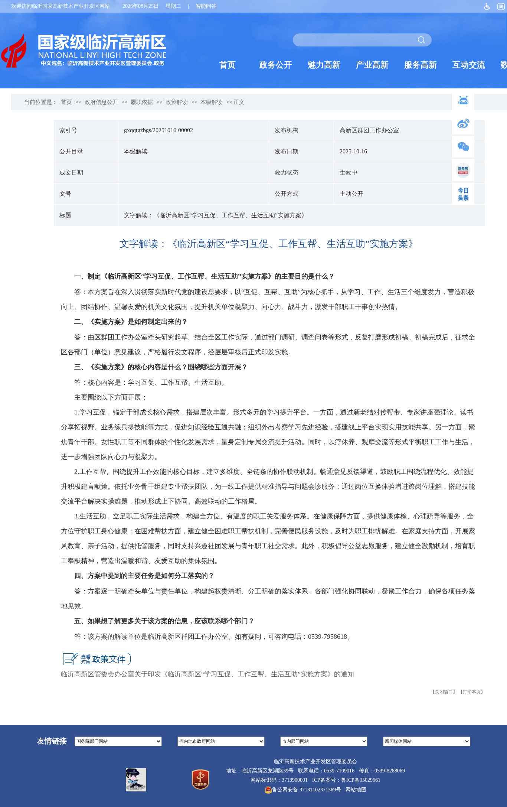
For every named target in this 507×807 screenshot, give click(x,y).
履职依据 (142, 102)
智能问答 (206, 6)
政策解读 (177, 102)
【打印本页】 (471, 691)
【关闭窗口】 (444, 691)
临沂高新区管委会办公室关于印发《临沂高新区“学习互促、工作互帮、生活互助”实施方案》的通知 (207, 674)
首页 (66, 102)
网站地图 (354, 790)
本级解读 (211, 102)
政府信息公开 (101, 102)
